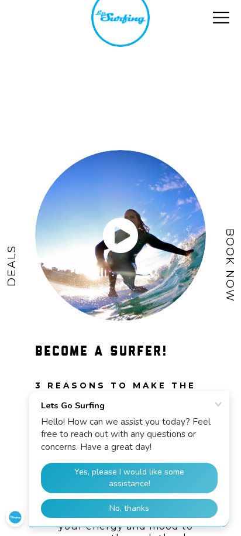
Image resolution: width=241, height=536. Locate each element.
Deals (11, 265)
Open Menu (221, 17)
